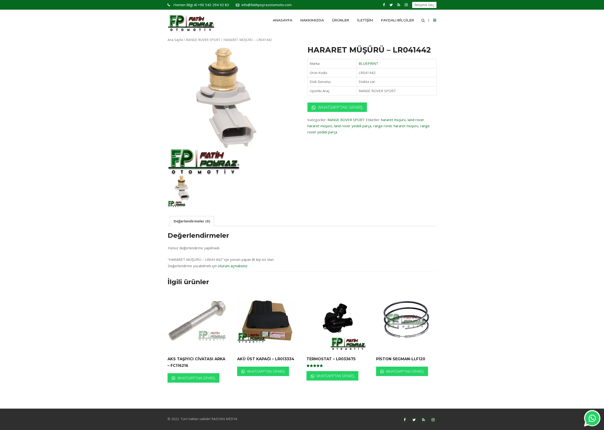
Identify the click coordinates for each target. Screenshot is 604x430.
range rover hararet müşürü (395, 125)
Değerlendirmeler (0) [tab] (192, 221)
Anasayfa (282, 20)
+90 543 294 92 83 (201, 4)
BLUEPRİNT (368, 63)
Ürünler (340, 20)
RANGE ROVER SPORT (203, 39)
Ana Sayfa (175, 39)
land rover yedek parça (352, 125)
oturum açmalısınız (232, 265)
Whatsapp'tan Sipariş (340, 107)
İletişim (365, 20)
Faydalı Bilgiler (397, 20)
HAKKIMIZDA (312, 20)
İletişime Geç (424, 5)
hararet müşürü (393, 119)
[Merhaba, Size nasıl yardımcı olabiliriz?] (592, 418)
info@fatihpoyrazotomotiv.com (267, 4)
